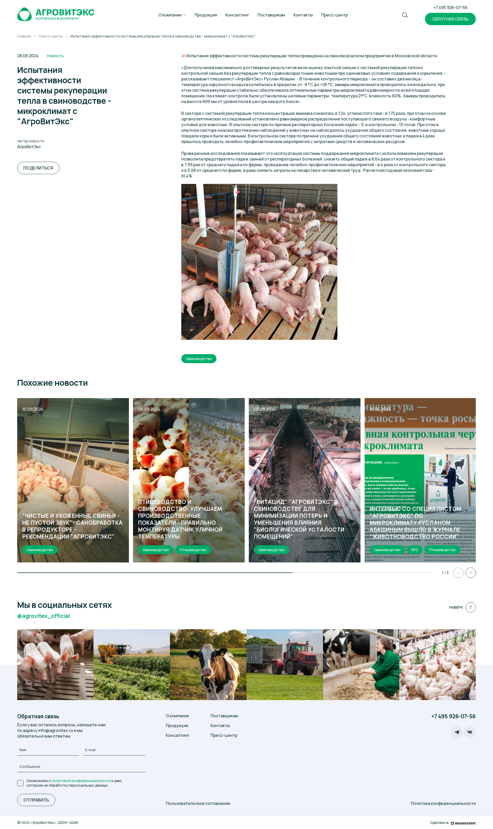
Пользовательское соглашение (198, 803)
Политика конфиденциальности (443, 803)
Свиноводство (199, 358)
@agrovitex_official (43, 616)
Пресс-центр (334, 15)
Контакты (303, 15)
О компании (170, 15)
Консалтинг (237, 15)
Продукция (206, 15)
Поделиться (38, 168)
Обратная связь (450, 19)
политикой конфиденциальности (81, 780)
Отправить (36, 800)
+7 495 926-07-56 (450, 7)
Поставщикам (271, 15)
